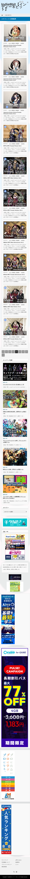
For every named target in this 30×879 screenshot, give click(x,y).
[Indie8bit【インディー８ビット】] (13, 6)
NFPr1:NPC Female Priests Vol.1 (12, 146)
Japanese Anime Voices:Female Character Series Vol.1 (12, 113)
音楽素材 (17, 43)
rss (20, 2)
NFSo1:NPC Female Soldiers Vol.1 (12, 210)
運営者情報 (4, 866)
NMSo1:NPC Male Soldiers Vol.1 (12, 178)
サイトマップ (5, 860)
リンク (16, 864)
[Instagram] (16, 871)
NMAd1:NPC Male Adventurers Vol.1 (13, 242)
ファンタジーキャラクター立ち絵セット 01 (13, 384)
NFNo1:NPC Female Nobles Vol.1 (12, 339)
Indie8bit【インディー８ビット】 (14, 876)
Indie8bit (22, 43)
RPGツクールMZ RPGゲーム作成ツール (13, 469)
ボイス (10, 43)
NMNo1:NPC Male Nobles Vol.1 (12, 306)
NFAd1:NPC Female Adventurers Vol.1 (14, 274)
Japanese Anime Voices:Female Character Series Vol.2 (12, 79)
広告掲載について (6, 862)
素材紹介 (13, 43)
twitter (22, 2)
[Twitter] (13, 871)
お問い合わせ (18, 860)
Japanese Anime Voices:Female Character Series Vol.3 (12, 46)
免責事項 (17, 862)
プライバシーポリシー (7, 864)
